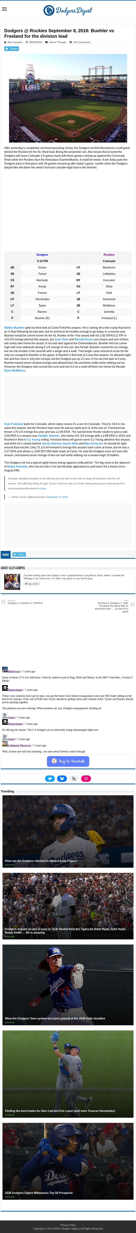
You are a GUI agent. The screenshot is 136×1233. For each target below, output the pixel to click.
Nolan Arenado (17, 466)
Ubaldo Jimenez (49, 435)
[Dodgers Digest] (68, 9)
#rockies (41, 488)
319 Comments (81, 42)
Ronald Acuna (84, 339)
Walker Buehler (14, 327)
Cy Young (33, 439)
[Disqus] (68, 709)
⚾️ (68, 761)
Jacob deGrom (51, 443)
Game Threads (57, 42)
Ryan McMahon (14, 370)
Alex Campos (14, 42)
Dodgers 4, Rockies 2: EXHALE (25, 601)
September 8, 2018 (57, 496)
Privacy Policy (68, 1225)
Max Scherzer (93, 443)
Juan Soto (61, 339)
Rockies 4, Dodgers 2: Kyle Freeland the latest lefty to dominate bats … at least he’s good (111, 606)
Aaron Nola (70, 443)
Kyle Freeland (13, 424)
